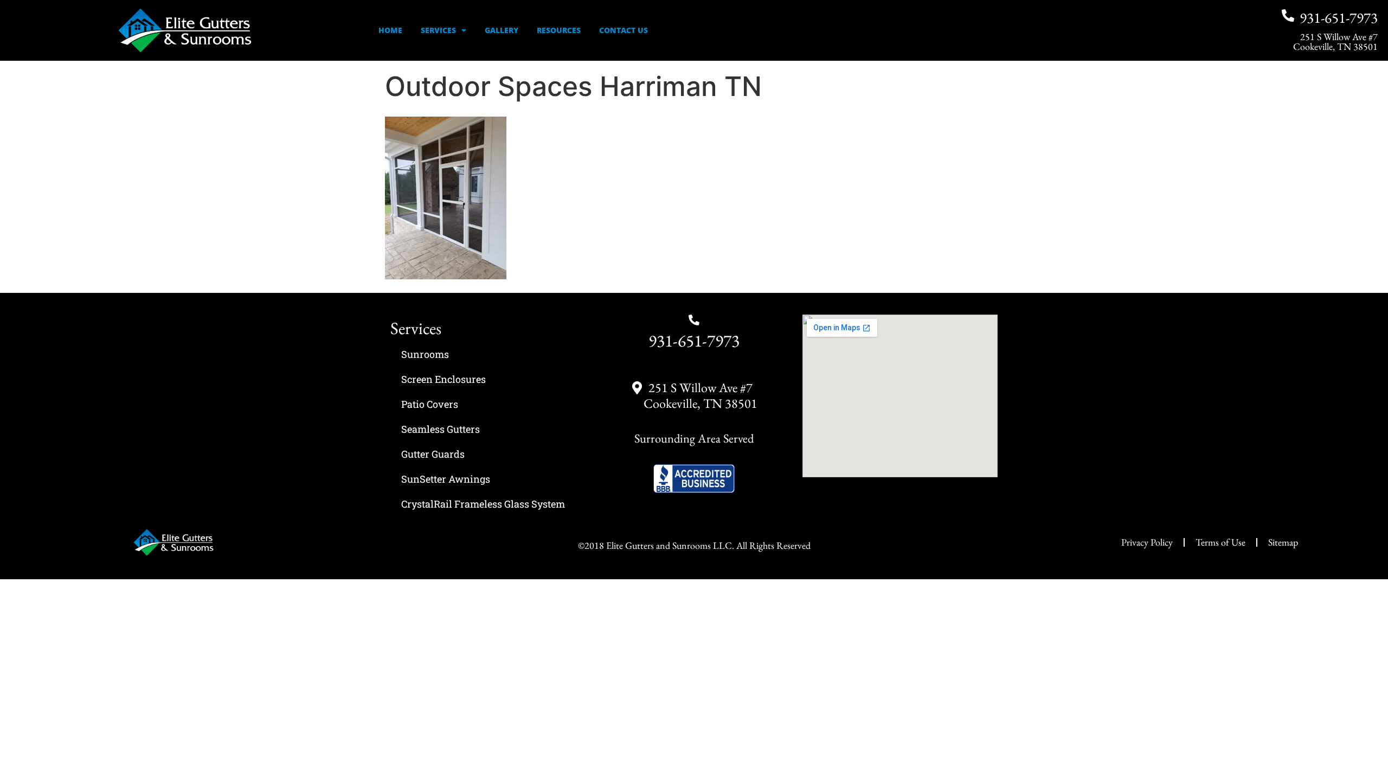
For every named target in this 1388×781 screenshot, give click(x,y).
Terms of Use (1220, 542)
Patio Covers (429, 404)
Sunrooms (425, 354)
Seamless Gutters (440, 429)
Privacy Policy (1147, 542)
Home (390, 30)
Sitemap (1283, 542)
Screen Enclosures (443, 379)
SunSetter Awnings (445, 478)
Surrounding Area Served (694, 438)
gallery (501, 30)
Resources (559, 30)
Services (438, 30)
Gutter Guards (433, 453)
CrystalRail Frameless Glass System (483, 503)
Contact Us (623, 30)
